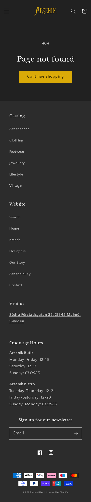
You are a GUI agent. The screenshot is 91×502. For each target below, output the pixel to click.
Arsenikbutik (39, 492)
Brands (15, 240)
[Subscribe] (76, 433)
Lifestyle (16, 174)
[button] (6, 11)
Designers (17, 251)
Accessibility (20, 274)
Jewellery (17, 163)
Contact (15, 285)
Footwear (16, 152)
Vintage (15, 186)
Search (15, 217)
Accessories (19, 129)
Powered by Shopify (57, 492)
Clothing (16, 140)
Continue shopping (45, 76)
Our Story (17, 263)
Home (14, 228)
